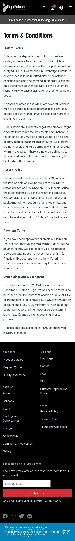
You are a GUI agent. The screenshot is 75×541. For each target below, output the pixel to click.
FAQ (43, 373)
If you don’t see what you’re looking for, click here (37, 20)
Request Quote (12, 367)
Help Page (46, 358)
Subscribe (37, 493)
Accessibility (10, 436)
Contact (45, 366)
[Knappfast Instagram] (13, 516)
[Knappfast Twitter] (21, 516)
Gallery (7, 451)
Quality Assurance (14, 375)
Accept (55, 531)
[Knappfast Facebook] (5, 516)
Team (6, 408)
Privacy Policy (49, 411)
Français (8, 428)
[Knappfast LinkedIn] (29, 516)
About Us (9, 393)
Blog (43, 381)
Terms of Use (48, 419)
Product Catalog (13, 359)
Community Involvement (18, 443)
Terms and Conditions (54, 427)
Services (8, 401)
